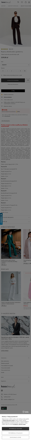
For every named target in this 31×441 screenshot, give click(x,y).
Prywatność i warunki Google (19, 424)
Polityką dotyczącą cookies (9, 420)
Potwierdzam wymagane (15, 433)
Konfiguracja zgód (15, 437)
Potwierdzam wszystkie (15, 428)
